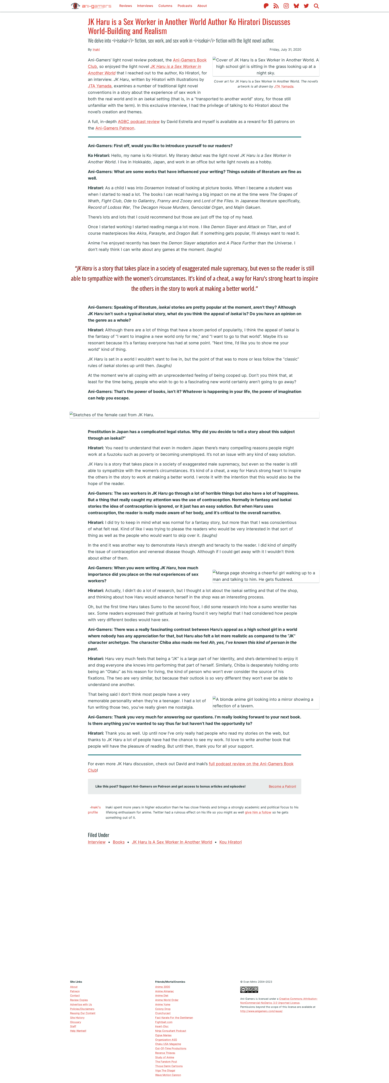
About (202, 6)
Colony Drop (163, 1008)
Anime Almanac (164, 991)
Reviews (125, 6)
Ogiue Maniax (163, 1035)
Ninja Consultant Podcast (170, 1030)
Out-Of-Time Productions (170, 1048)
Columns (165, 6)
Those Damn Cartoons (169, 1066)
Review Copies (79, 1000)
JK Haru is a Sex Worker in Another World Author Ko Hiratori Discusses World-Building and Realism (189, 25)
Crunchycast (163, 1013)
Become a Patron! (282, 786)
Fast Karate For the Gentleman (174, 1017)
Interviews (145, 6)
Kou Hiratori (230, 842)
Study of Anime (164, 1057)
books (119, 842)
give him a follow (258, 812)
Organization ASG (166, 1039)
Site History (77, 1017)
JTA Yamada (283, 86)
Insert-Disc (162, 1026)
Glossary (75, 1022)
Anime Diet (161, 995)
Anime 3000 (162, 986)
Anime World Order (166, 1000)
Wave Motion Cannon (168, 1075)
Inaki (96, 49)
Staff (73, 1026)
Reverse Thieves (165, 1052)
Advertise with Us (81, 1004)
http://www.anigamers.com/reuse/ (261, 1011)
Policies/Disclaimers (82, 1008)
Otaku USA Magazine (168, 1044)
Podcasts (185, 6)
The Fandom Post (166, 1061)
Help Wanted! (78, 1030)
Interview (97, 842)
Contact (75, 995)
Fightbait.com (163, 1022)
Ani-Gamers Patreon (114, 128)
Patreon (75, 991)
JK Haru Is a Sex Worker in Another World (172, 842)
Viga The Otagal (165, 1070)
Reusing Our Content (82, 1013)
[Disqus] (194, 911)
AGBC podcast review (139, 121)
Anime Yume (162, 1004)
